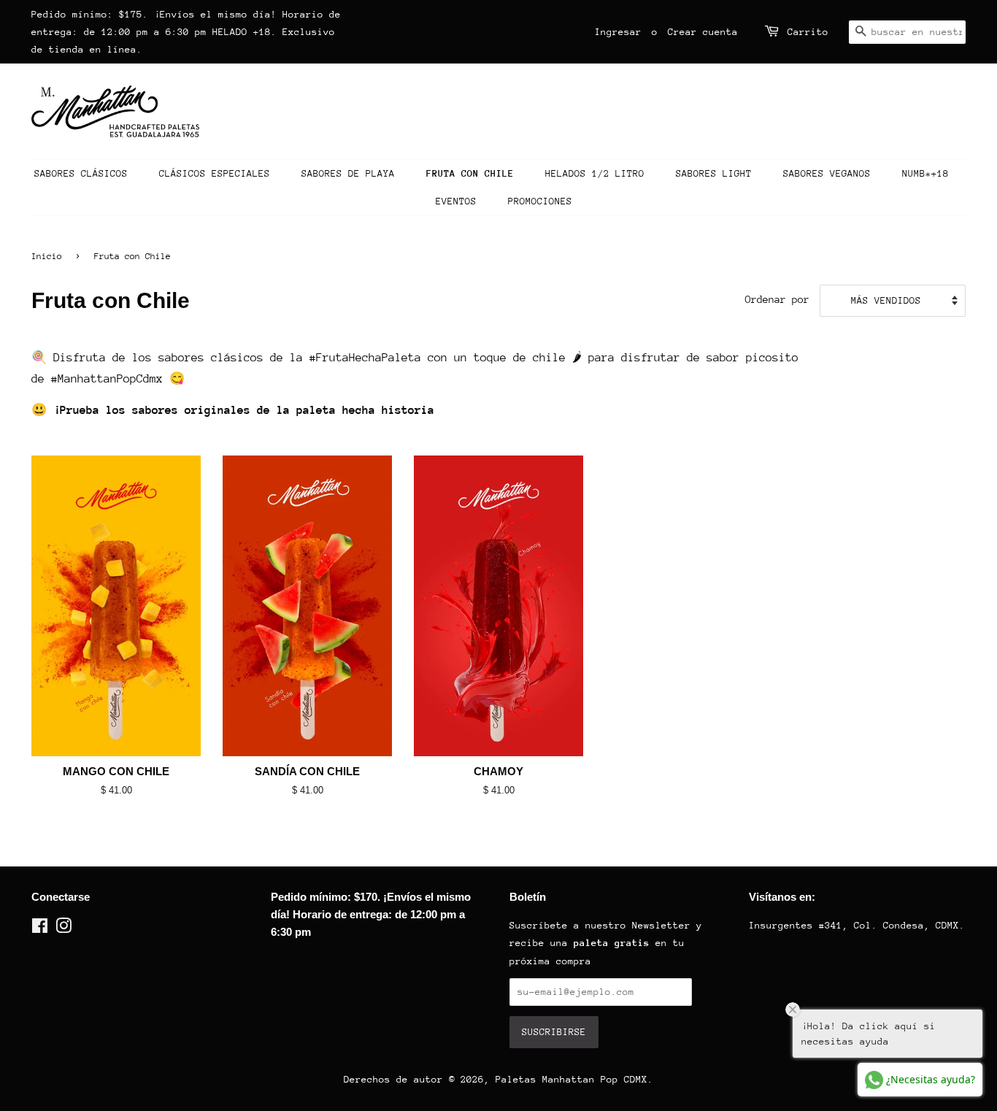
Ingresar (618, 31)
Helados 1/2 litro (594, 173)
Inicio (46, 256)
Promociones (540, 201)
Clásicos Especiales (214, 173)
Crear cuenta (703, 31)
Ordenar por (777, 299)
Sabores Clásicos (81, 173)
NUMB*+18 (925, 173)
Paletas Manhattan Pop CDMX (571, 1079)
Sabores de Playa (348, 173)
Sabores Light (714, 173)
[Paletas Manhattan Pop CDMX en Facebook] (39, 928)
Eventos (456, 201)
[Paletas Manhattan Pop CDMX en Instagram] (63, 928)
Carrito (808, 31)
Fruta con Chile (470, 173)
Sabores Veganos (827, 173)
